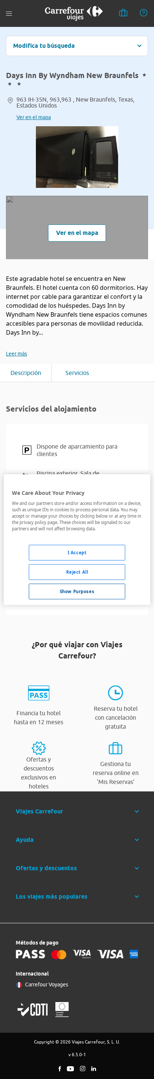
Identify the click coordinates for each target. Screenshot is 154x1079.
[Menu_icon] (9, 14)
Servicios (77, 373)
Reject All (77, 572)
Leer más (16, 354)
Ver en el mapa (33, 117)
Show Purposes (77, 591)
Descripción (25, 373)
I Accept (77, 552)
